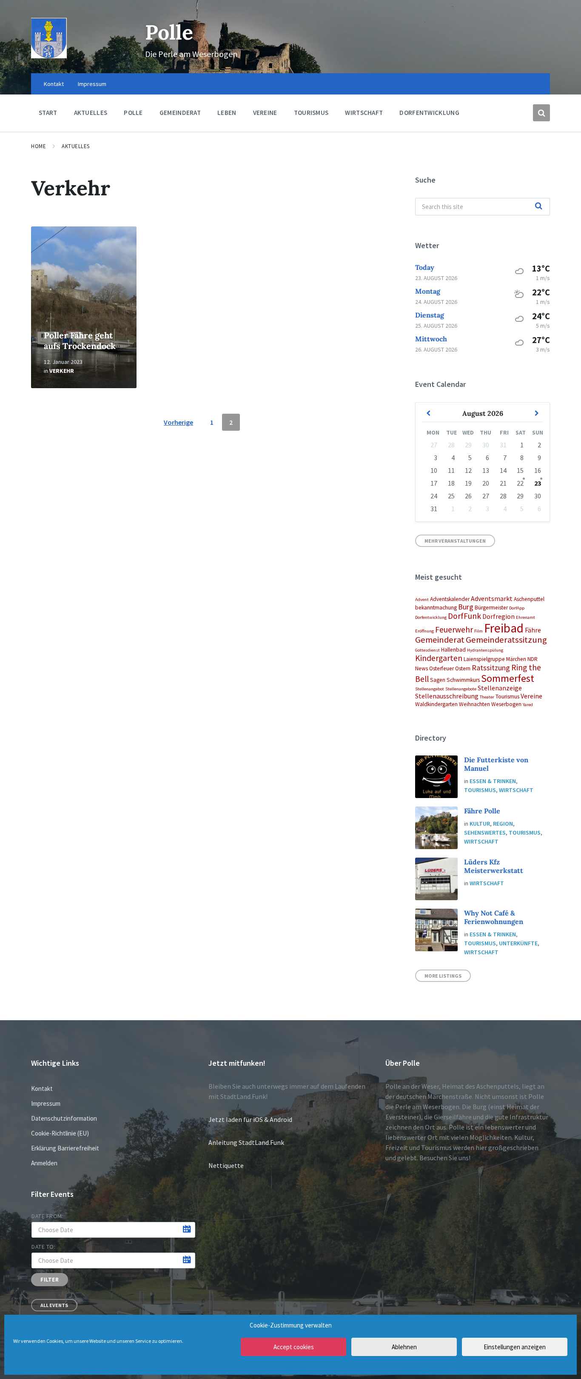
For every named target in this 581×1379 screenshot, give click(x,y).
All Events (54, 1305)
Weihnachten (474, 704)
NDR (532, 659)
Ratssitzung (491, 667)
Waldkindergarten (436, 704)
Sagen (437, 680)
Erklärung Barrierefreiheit (65, 1148)
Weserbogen (506, 704)
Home (38, 146)
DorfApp (516, 608)
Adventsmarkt (492, 598)
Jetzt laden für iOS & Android (250, 1119)
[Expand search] (541, 112)
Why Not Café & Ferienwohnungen (493, 917)
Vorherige (178, 422)
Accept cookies (293, 1347)
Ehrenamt (525, 617)
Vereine (531, 696)
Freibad (504, 628)
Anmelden (44, 1163)
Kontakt (42, 1088)
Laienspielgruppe (484, 659)
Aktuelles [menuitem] (91, 113)
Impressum (45, 1103)
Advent (422, 599)
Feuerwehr (454, 629)
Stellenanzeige (500, 688)
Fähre (533, 630)
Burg (465, 607)
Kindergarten (438, 658)
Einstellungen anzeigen (515, 1347)
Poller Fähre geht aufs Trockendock (80, 340)
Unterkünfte (518, 943)
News (421, 668)
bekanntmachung (436, 607)
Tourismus (507, 696)
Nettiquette (226, 1165)
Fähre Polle (482, 811)
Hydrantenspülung (485, 650)
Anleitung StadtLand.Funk (246, 1142)
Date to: (43, 1246)
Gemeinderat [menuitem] (180, 113)
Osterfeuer (441, 668)
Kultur (480, 823)
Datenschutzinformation (64, 1118)
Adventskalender (450, 599)
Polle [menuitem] (133, 113)
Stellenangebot (429, 689)
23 (537, 483)
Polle (169, 32)
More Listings (442, 976)
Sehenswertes (485, 832)
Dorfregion (498, 616)
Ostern (462, 668)
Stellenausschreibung (446, 696)
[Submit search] (539, 206)
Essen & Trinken (493, 781)
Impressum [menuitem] (92, 84)
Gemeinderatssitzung (506, 639)
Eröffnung (424, 631)
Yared (528, 704)
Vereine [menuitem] (265, 113)
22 (520, 483)
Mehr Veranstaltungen (455, 541)
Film (478, 631)
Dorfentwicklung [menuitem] (429, 113)
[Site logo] (49, 55)
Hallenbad (453, 649)
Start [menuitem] (48, 113)
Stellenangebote (460, 689)
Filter (49, 1279)
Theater (487, 697)
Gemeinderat (439, 639)
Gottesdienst (427, 650)
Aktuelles (76, 146)
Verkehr (61, 371)
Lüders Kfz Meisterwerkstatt (493, 866)
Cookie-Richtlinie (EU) (60, 1133)
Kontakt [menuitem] (54, 84)
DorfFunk (464, 616)
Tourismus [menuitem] (311, 113)
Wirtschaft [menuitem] (364, 113)
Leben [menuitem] (226, 113)
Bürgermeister (491, 607)
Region (503, 823)
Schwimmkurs (463, 680)
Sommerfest (507, 678)
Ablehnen (404, 1347)
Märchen (516, 659)
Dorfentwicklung (431, 617)
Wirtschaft (516, 790)
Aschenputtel (529, 599)
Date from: (47, 1216)
